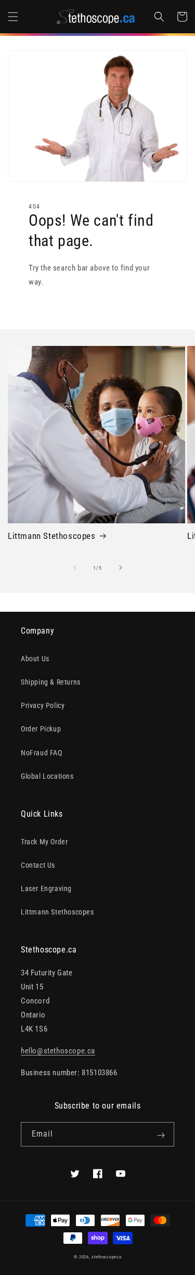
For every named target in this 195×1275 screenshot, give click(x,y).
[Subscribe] (161, 1135)
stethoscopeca (106, 1256)
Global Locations (47, 776)
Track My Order (44, 842)
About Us (35, 658)
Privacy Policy (42, 705)
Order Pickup (41, 729)
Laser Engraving (46, 888)
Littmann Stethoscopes (52, 536)
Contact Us (38, 865)
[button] (13, 16)
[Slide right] (120, 567)
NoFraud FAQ (41, 753)
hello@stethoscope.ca (58, 1050)
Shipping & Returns (51, 682)
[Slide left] (74, 567)
